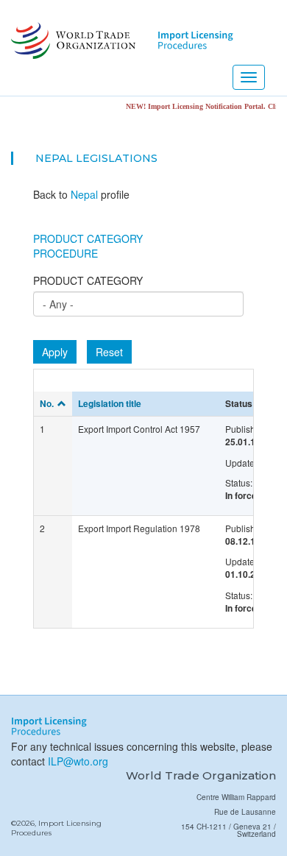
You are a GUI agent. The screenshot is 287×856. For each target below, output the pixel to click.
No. (47, 403)
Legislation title (109, 403)
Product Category (88, 238)
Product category (88, 280)
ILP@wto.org (78, 761)
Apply (55, 351)
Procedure (65, 253)
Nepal (54, 158)
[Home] (71, 40)
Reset (109, 351)
